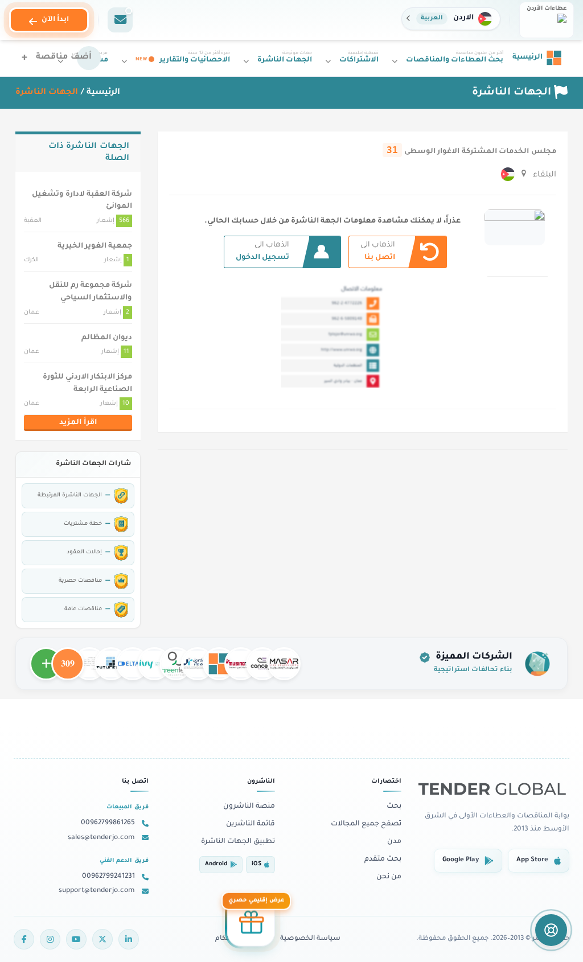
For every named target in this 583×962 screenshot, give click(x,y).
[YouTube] (76, 939)
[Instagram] (50, 939)
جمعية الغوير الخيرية (95, 246)
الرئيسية (103, 92)
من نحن (388, 877)
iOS (256, 864)
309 (67, 658)
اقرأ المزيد (78, 423)
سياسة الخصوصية (310, 939)
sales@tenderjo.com (101, 838)
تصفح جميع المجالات (366, 824)
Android (216, 864)
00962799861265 (108, 823)
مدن (394, 842)
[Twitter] (102, 939)
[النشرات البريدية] (120, 19)
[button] (450, 18)
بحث (394, 807)
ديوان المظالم (106, 338)
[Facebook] (24, 939)
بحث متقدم (382, 860)
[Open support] (551, 930)
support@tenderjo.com (97, 891)
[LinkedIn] (128, 939)
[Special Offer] (251, 924)
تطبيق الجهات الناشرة (238, 842)
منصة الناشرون (249, 807)
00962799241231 (108, 877)
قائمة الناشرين (250, 824)
